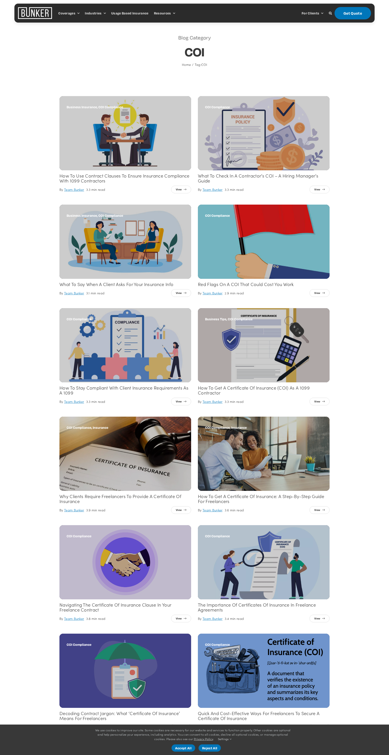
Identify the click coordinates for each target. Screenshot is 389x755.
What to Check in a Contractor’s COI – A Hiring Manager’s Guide (258, 178)
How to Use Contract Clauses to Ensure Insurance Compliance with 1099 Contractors (124, 178)
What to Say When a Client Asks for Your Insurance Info (116, 284)
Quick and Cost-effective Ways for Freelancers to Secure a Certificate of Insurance (258, 715)
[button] (330, 13)
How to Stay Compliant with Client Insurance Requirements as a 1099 (123, 390)
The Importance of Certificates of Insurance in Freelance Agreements (257, 607)
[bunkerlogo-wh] (35, 9)
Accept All (183, 748)
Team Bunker (74, 189)
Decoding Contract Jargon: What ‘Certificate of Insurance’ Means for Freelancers (119, 715)
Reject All (209, 748)
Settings (224, 739)
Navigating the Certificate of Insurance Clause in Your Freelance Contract (115, 607)
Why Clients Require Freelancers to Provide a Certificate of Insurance (120, 498)
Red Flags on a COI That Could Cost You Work (246, 284)
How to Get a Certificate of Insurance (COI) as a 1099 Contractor (254, 390)
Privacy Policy (203, 739)
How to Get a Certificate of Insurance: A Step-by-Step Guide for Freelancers (261, 498)
